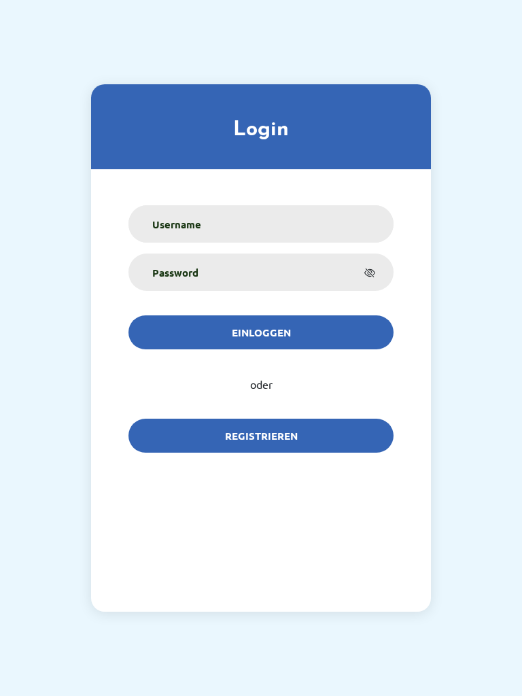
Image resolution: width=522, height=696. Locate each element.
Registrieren (261, 435)
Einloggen (261, 332)
